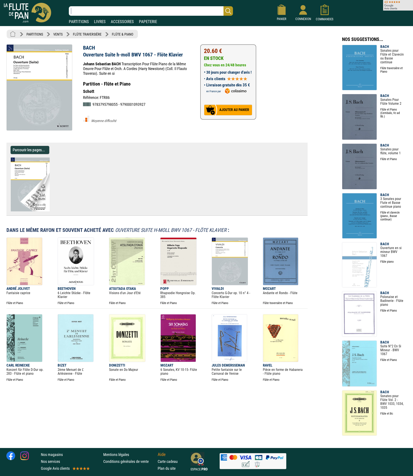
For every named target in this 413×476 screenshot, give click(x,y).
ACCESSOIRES (122, 21)
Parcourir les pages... (29, 150)
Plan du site (167, 468)
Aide (162, 454)
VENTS (58, 34)
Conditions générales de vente (129, 461)
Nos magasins (52, 454)
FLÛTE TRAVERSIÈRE (87, 34)
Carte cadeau (168, 461)
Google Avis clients (55, 468)
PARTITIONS (79, 21)
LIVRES (100, 21)
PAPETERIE (148, 21)
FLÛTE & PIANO (122, 34)
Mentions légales (116, 454)
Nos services (50, 461)
